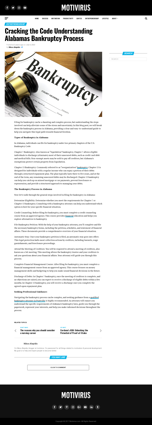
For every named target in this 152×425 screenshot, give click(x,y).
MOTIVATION (55, 18)
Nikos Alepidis (14, 47)
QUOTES (79, 18)
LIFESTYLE (105, 18)
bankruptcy (82, 167)
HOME (37, 18)
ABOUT (114, 18)
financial (69, 215)
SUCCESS (45, 18)
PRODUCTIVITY (68, 18)
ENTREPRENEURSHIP (92, 18)
